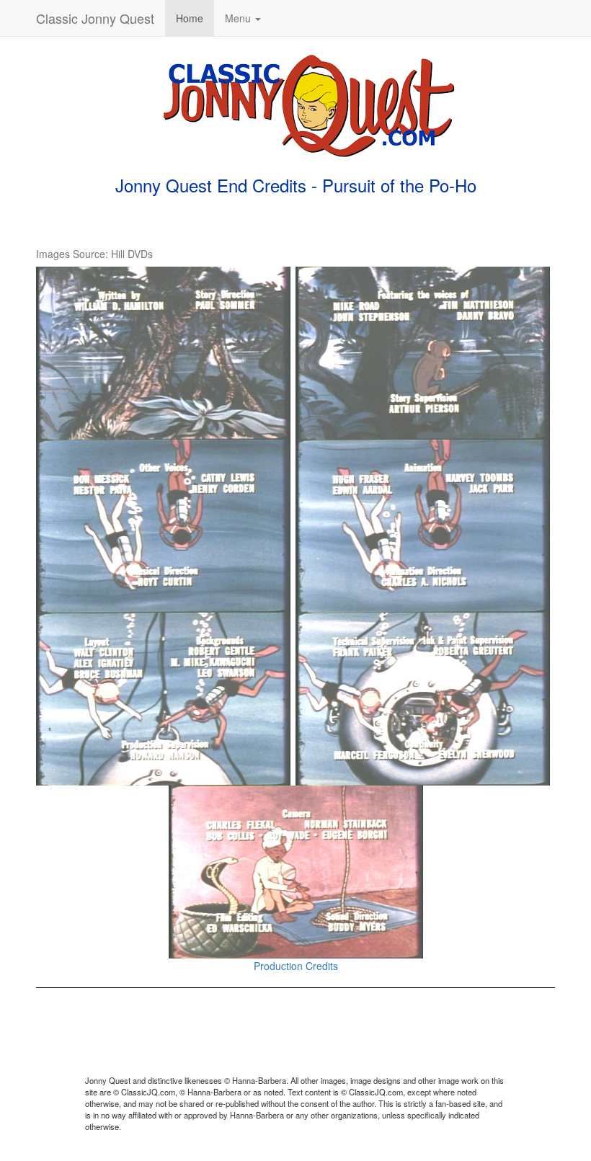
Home (189, 18)
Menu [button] (239, 18)
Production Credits (296, 965)
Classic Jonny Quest (95, 18)
